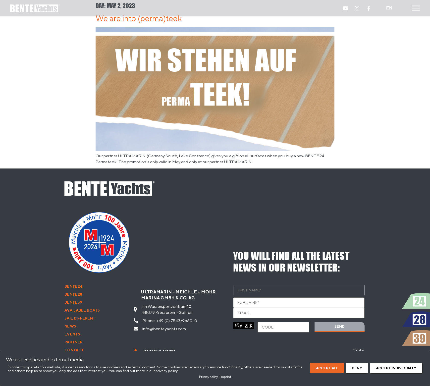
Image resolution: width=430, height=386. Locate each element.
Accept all (327, 368)
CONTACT (74, 350)
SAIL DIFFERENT (79, 318)
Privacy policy (208, 377)
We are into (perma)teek (139, 18)
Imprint (225, 377)
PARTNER (73, 342)
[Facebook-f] (369, 8)
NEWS (70, 326)
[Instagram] (357, 8)
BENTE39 (73, 302)
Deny (357, 368)
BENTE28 (73, 294)
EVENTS (72, 334)
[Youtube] (345, 8)
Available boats (82, 310)
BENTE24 (73, 286)
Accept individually (396, 368)
